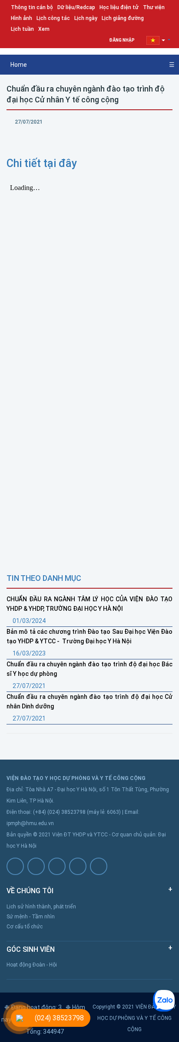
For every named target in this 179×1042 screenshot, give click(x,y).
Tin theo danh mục (44, 578)
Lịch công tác (53, 18)
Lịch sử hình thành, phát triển (41, 907)
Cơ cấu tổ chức (25, 927)
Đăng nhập (122, 40)
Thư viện (154, 7)
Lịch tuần (22, 29)
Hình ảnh (21, 18)
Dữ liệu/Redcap (76, 7)
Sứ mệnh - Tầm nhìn (31, 917)
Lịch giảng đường (123, 18)
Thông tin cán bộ (32, 7)
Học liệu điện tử (119, 7)
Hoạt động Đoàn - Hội (32, 965)
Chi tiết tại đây (42, 163)
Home (18, 64)
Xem (44, 29)
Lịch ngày (85, 18)
